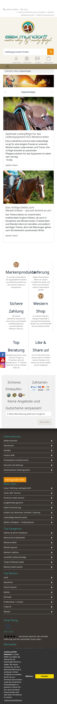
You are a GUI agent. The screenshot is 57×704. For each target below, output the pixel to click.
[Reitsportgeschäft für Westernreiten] (16, 296)
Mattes (7, 592)
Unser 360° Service (12, 493)
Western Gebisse (11, 552)
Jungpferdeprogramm (13, 502)
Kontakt (7, 450)
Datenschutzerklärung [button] (13, 700)
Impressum (9, 445)
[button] (16, 59)
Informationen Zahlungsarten (17, 470)
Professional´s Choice (13, 602)
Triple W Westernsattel (14, 562)
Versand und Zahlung (13, 465)
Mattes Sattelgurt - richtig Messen (19, 522)
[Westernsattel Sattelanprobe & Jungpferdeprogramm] (40, 296)
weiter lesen (11, 165)
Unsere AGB (9, 455)
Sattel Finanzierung (12, 507)
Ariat (6, 577)
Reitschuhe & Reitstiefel (14, 537)
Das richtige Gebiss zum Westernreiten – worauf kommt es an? (28, 209)
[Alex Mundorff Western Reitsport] (16, 265)
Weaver (7, 611)
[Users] (16, 335)
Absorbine (8, 582)
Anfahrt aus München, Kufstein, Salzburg (22, 512)
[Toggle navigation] (7, 66)
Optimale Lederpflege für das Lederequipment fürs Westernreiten (27, 135)
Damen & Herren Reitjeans (15, 532)
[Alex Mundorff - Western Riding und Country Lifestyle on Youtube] (2, 360)
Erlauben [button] (44, 676)
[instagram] (40, 335)
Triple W (7, 606)
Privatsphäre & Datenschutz (16, 460)
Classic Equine (10, 587)
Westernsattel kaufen (13, 567)
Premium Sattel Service (14, 498)
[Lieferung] (40, 265)
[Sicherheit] (16, 395)
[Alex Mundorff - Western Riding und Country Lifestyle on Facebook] (2, 354)
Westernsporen (10, 547)
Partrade (7, 597)
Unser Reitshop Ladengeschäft (17, 488)
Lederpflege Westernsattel (15, 517)
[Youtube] (47, 335)
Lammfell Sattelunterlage (15, 557)
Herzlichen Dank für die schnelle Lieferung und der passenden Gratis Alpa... (26, 637)
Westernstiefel (10, 542)
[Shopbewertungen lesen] (8, 626)
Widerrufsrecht (10, 440)
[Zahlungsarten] (40, 388)
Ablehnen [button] (29, 676)
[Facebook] (33, 335)
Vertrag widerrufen (15, 479)
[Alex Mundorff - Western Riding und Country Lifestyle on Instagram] (2, 365)
